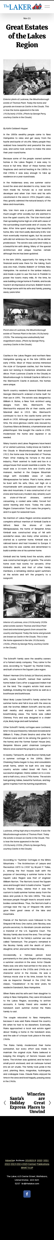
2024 (19, 1163)
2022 (7, 1163)
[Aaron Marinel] (27, 1194)
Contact (32, 1163)
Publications (43, 1163)
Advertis (9, 1160)
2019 (33, 1160)
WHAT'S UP (27, 1167)
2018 (28, 1160)
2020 (39, 1160)
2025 (25, 1163)
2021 (46, 1160)
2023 (13, 1163)
